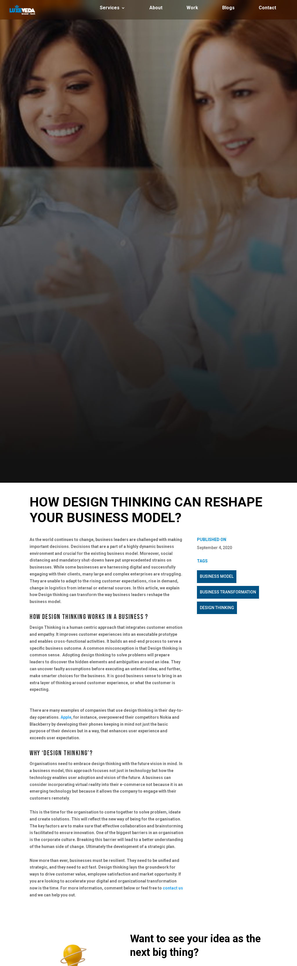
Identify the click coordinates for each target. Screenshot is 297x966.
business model (216, 576)
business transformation (228, 592)
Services (109, 8)
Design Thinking (217, 607)
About (155, 8)
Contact (267, 8)
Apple (65, 717)
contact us (173, 888)
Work (192, 8)
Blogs (228, 8)
